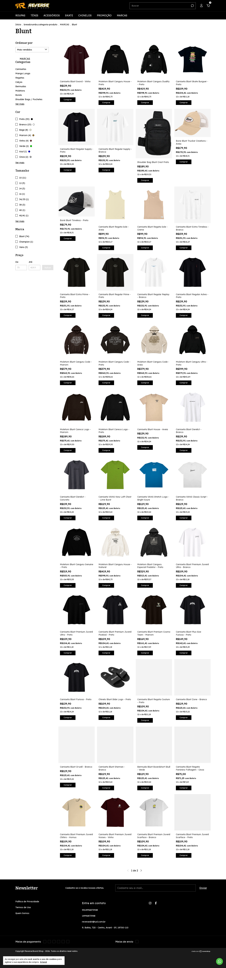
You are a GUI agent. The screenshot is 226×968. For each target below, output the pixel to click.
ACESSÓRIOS (52, 15)
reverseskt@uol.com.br (93, 921)
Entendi (43, 962)
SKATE (69, 15)
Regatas (19, 77)
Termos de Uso (23, 907)
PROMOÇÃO (104, 15)
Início (18, 24)
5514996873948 (90, 910)
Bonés (18, 95)
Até (30, 262)
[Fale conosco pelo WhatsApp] (219, 961)
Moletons (20, 90)
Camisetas (20, 69)
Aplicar (47, 267)
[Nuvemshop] (201, 951)
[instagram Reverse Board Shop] (150, 903)
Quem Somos (22, 913)
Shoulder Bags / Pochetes (28, 99)
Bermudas (20, 86)
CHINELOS (85, 15)
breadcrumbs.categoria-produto (40, 24)
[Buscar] (192, 6)
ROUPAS (20, 15)
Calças (18, 82)
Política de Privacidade (27, 901)
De (16, 262)
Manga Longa (22, 73)
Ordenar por (24, 43)
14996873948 (88, 915)
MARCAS (122, 15)
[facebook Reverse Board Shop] (155, 903)
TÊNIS (34, 15)
